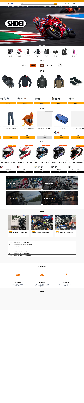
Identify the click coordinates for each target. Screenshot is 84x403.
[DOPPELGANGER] (32, 65)
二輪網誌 (76, 6)
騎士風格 (28, 6)
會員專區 (7, 6)
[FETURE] (42, 65)
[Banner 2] (40, 45)
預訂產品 (18, 6)
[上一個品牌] (18, 65)
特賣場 (66, 6)
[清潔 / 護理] (74, 52)
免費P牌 (55, 6)
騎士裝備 (23, 6)
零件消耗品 (50, 6)
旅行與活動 (70, 6)
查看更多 (42, 259)
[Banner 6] (43, 45)
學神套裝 (60, 6)
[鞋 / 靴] (65, 52)
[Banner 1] (39, 45)
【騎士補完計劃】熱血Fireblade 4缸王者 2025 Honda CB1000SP (42, 0)
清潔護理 (44, 6)
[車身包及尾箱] (56, 52)
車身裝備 (39, 6)
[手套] (28, 52)
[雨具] (47, 52)
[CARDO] (23, 65)
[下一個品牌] (65, 65)
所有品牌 (13, 6)
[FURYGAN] (60, 65)
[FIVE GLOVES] (51, 65)
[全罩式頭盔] (10, 52)
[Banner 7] (44, 45)
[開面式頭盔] (19, 52)
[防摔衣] (37, 52)
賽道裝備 (34, 6)
